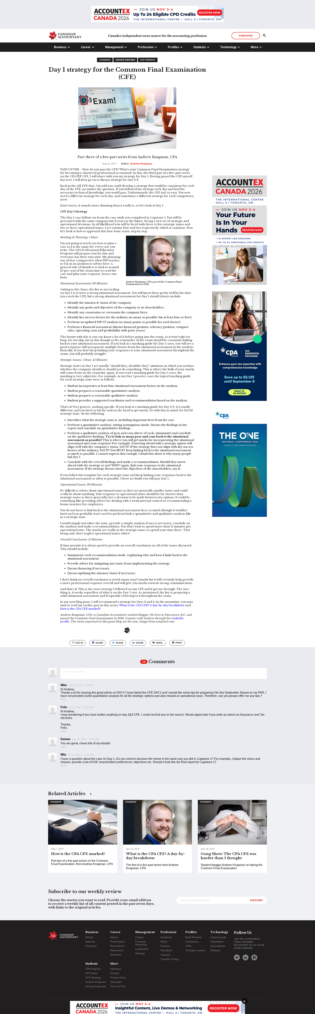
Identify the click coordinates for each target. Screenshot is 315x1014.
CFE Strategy (147, 60)
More (254, 47)
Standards (166, 950)
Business (60, 47)
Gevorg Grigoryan (95, 986)
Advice (114, 937)
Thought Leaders (195, 950)
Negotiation (216, 941)
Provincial (90, 946)
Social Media (217, 946)
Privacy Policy (118, 977)
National (90, 941)
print (179, 642)
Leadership (141, 948)
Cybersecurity (218, 937)
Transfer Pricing (169, 959)
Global (89, 937)
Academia (166, 937)
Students (199, 47)
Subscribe (245, 35)
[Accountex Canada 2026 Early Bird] (157, 14)
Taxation (165, 954)
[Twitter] (237, 957)
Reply (64, 699)
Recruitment (117, 946)
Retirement (116, 950)
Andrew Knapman (125, 60)
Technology (228, 47)
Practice (165, 946)
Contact (114, 973)
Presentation (117, 941)
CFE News (91, 973)
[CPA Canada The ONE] (239, 465)
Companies (192, 941)
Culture (139, 937)
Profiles (173, 47)
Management (114, 47)
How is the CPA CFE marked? (80, 608)
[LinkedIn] (245, 957)
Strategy (140, 953)
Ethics (163, 941)
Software (215, 950)
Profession (145, 47)
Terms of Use (118, 986)
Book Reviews (193, 937)
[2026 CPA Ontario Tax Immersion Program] (239, 349)
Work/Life (115, 954)
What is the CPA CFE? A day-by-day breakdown (151, 605)
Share (99, 642)
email (159, 642)
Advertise (115, 968)
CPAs (188, 946)
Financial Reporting (141, 943)
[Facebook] (254, 957)
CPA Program (93, 968)
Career (86, 47)
